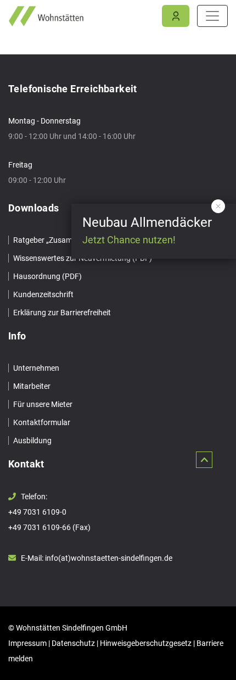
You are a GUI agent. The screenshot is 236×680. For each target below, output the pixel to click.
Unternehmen (36, 368)
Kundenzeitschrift (43, 294)
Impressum (27, 643)
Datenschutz (73, 643)
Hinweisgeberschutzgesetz (146, 643)
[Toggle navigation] (212, 16)
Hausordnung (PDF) (47, 276)
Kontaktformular (41, 422)
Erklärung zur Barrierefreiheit (62, 312)
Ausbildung (32, 440)
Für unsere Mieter (42, 404)
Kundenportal (175, 16)
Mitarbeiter (31, 386)
